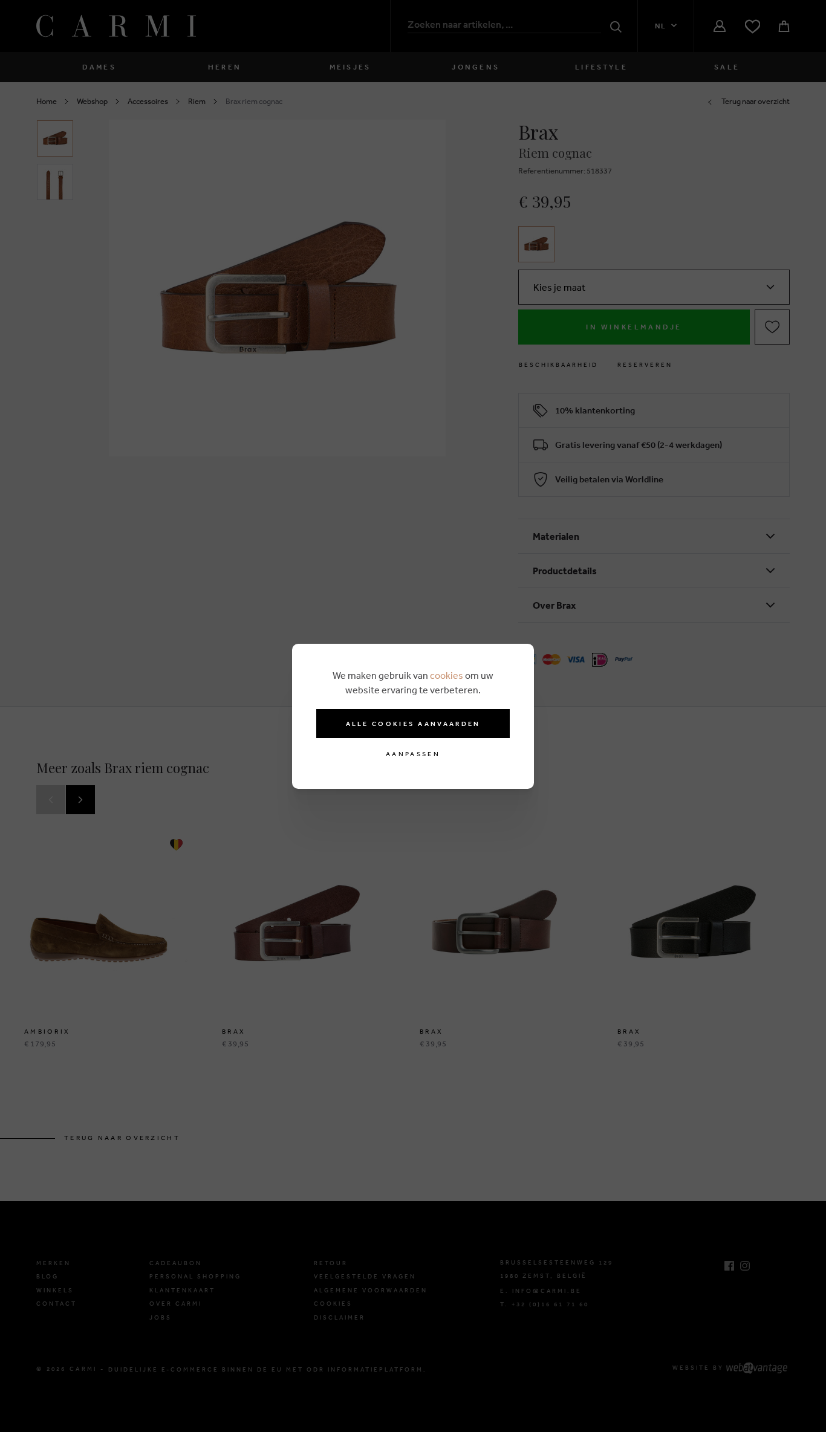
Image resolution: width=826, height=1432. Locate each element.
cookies (446, 675)
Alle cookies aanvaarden (413, 723)
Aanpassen (413, 754)
